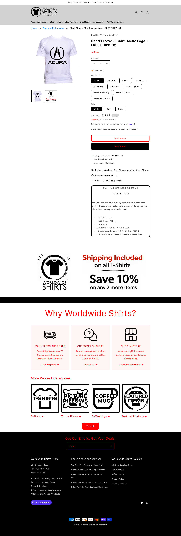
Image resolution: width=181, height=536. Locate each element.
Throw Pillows (69, 416)
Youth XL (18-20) (102, 98)
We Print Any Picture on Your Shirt (87, 465)
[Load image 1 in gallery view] (38, 96)
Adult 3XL (115, 86)
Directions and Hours (129, 364)
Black (120, 109)
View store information (104, 163)
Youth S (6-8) (132, 86)
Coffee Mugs (99, 416)
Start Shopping (48, 364)
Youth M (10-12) (101, 92)
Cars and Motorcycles (53, 28)
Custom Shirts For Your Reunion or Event (86, 476)
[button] (136, 12)
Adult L (125, 80)
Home (34, 28)
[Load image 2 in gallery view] (51, 96)
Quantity (94, 58)
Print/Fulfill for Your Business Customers (89, 487)
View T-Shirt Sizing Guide (108, 181)
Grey (109, 109)
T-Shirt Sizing (118, 469)
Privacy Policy (118, 479)
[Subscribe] (111, 446)
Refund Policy (118, 474)
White (97, 109)
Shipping (94, 119)
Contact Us (89, 364)
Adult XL (140, 80)
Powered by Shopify (100, 525)
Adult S (97, 80)
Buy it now (120, 146)
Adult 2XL (98, 86)
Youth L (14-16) (123, 92)
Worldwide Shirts (86, 525)
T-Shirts (36, 416)
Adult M (111, 80)
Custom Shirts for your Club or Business (89, 482)
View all (90, 426)
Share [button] (96, 52)
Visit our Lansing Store (122, 465)
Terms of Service (119, 483)
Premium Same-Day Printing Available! (88, 469)
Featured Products (133, 416)
